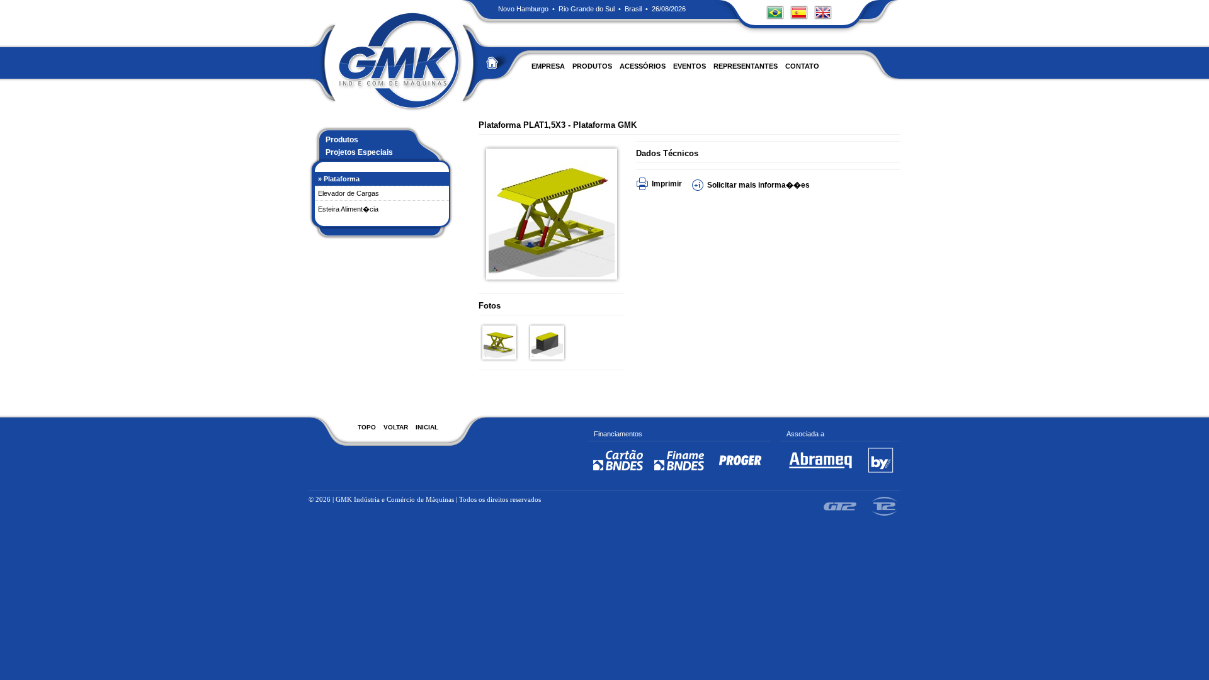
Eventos (689, 66)
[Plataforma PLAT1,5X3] (547, 274)
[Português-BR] (775, 22)
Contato (802, 66)
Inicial (427, 427)
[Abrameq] (820, 473)
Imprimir (667, 183)
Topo (367, 427)
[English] (823, 22)
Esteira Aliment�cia (348, 209)
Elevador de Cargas (348, 193)
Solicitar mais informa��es (758, 185)
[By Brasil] (880, 473)
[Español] (799, 22)
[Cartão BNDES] (618, 473)
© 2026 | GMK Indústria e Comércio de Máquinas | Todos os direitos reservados (425, 499)
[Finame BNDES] (679, 473)
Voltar (395, 427)
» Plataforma (339, 179)
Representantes (745, 66)
